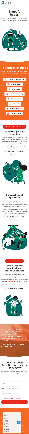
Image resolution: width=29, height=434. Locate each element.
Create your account (14, 402)
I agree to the (11, 398)
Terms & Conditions (15, 398)
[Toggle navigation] (27, 3)
